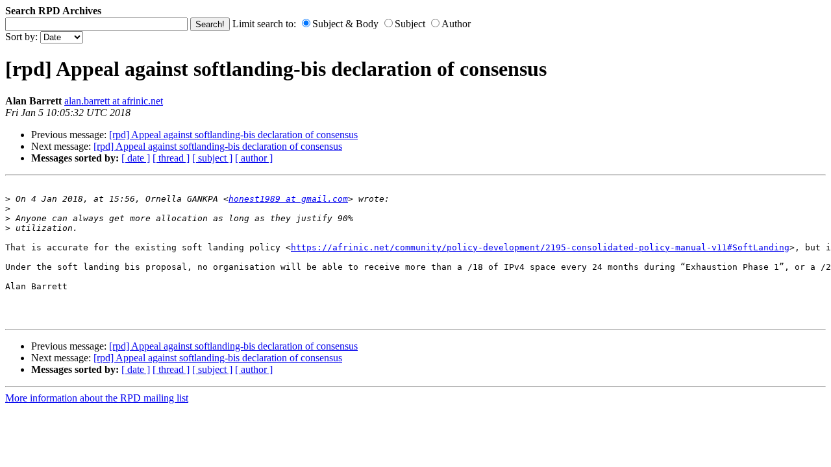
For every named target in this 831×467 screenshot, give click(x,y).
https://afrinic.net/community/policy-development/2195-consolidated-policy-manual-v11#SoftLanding (540, 247)
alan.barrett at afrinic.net (113, 100)
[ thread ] (171, 157)
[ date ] (135, 157)
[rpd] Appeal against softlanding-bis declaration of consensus (233, 134)
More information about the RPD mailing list (96, 397)
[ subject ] (212, 157)
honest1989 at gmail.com (288, 199)
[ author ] (254, 157)
